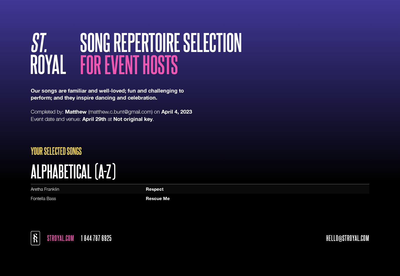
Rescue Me (158, 198)
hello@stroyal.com (347, 238)
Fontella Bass (43, 198)
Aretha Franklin (45, 189)
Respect (154, 189)
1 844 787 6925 (96, 238)
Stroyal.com (60, 238)
